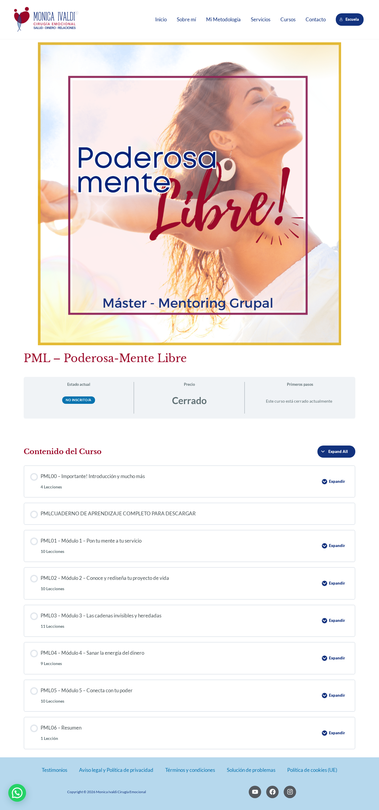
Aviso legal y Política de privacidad (116, 770)
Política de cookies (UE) (312, 770)
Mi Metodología (223, 19)
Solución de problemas (251, 770)
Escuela (353, 19)
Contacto (316, 19)
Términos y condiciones (190, 770)
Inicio (161, 19)
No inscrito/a (78, 400)
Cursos (288, 19)
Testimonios (54, 770)
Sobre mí (186, 19)
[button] (17, 793)
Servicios (260, 19)
